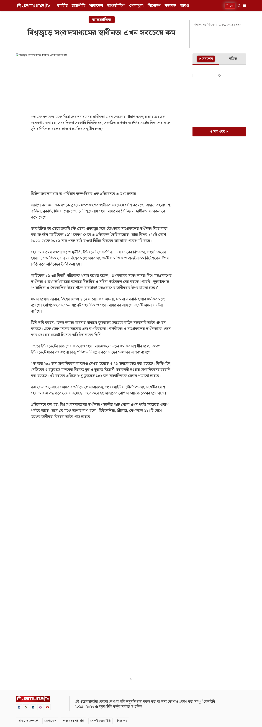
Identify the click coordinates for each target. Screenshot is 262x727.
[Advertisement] (101, 85)
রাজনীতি (78, 5)
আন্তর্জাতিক (116, 5)
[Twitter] (26, 707)
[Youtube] (48, 707)
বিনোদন (154, 5)
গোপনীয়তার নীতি (100, 720)
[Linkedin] (33, 707)
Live (230, 5)
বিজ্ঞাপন (122, 720)
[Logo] (33, 6)
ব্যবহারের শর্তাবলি (73, 720)
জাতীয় (62, 5)
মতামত (170, 5)
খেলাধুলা (136, 5)
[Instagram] (40, 707)
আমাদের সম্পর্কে (28, 720)
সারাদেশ (96, 5)
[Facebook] (19, 707)
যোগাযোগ (50, 720)
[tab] (205, 59)
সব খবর (219, 132)
